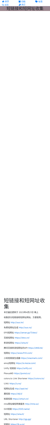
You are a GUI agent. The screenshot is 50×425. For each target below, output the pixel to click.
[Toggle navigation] (46, 3)
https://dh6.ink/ (35, 348)
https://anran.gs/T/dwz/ (25, 332)
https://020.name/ (21, 409)
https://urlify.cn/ (24, 368)
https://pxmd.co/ (22, 373)
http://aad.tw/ (21, 388)
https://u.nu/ (15, 383)
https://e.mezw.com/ (26, 363)
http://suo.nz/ (25, 327)
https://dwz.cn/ (22, 337)
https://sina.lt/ (21, 343)
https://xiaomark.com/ (31, 358)
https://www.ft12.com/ (21, 353)
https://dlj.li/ (16, 393)
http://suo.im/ (17, 322)
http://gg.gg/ (25, 419)
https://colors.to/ (36, 378)
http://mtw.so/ (32, 404)
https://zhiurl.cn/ (21, 399)
